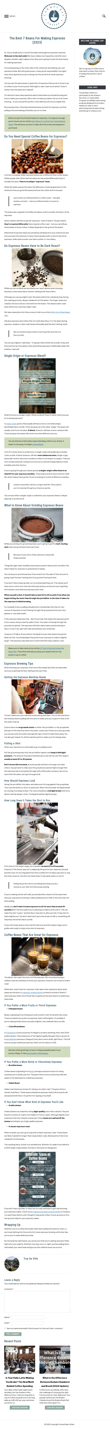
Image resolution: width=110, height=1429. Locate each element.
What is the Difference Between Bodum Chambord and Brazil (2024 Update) (55, 1382)
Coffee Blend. (37, 444)
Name (7, 1317)
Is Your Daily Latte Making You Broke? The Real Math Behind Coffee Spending (20, 1382)
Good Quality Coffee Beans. (37, 1053)
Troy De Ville (31, 1258)
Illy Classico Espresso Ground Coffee (45, 1212)
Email (7, 1323)
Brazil (31, 1071)
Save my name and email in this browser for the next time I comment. (35, 1328)
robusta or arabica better (32, 993)
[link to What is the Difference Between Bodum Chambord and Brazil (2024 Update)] (54, 1360)
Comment (9, 1289)
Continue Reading (20, 1408)
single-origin (11, 424)
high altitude (11, 1039)
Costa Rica (10, 1033)
